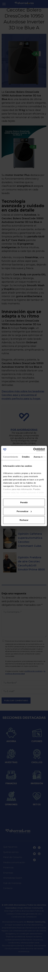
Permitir (24, 502)
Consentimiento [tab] (10, 457)
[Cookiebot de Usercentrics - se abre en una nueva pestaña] (34, 449)
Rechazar (24, 520)
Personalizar (22, 511)
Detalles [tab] (26, 457)
